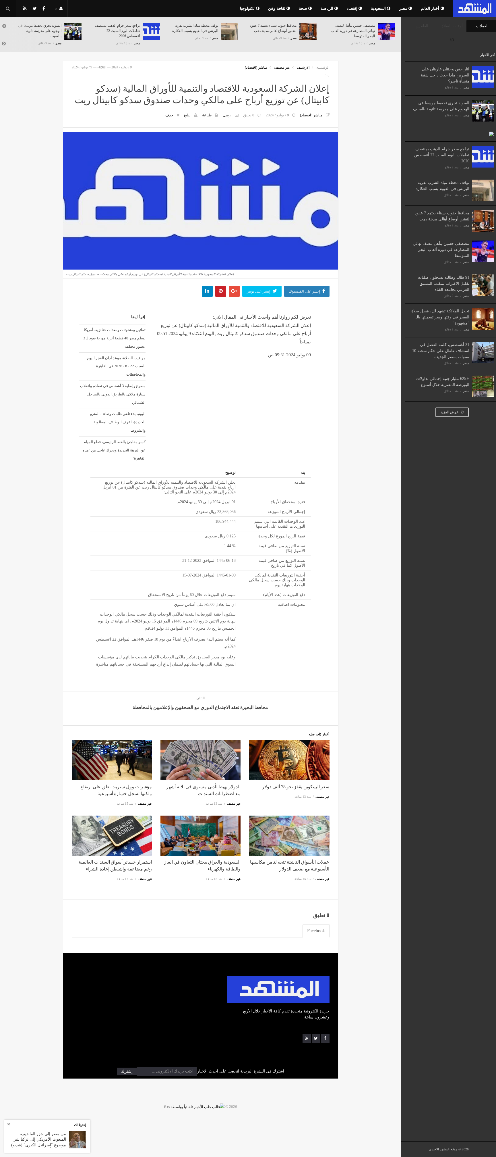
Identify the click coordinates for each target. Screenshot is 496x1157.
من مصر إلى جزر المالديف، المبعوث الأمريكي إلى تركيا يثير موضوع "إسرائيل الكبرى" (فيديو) (38, 1139)
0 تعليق (248, 115)
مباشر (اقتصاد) (256, 67)
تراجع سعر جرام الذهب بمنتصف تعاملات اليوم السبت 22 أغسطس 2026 (441, 155)
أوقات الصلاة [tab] (452, 26)
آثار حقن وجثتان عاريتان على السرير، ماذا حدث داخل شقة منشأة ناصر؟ (445, 75)
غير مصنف (282, 67)
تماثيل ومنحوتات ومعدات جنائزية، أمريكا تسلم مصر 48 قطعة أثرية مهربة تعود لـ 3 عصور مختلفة (114, 338)
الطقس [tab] (422, 26)
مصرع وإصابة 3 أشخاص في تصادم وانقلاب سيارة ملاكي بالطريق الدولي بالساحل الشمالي (112, 394)
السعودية (379, 8)
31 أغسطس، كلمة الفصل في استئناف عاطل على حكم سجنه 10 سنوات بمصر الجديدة (440, 351)
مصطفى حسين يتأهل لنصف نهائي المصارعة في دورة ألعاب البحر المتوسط (441, 249)
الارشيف (303, 67)
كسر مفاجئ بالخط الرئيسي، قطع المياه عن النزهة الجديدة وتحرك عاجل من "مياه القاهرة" (113, 450)
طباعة (207, 115)
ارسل (227, 115)
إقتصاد (353, 8)
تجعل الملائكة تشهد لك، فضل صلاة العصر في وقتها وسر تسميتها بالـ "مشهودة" (440, 317)
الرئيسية (323, 67)
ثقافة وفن (277, 8)
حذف (169, 115)
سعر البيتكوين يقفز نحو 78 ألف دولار (295, 786)
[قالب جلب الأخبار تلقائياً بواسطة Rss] (194, 1106)
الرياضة (328, 8)
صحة (304, 8)
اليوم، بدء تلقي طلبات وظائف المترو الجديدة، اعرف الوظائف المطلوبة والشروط (117, 422)
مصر (404, 8)
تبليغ (187, 115)
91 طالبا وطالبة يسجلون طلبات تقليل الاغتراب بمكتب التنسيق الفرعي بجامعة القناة (443, 283)
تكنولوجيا (248, 8)
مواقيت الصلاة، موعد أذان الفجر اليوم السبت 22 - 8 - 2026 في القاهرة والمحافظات (116, 366)
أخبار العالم (431, 8)
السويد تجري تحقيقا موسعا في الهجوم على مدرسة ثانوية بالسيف (39, 31)
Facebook (316, 930)
